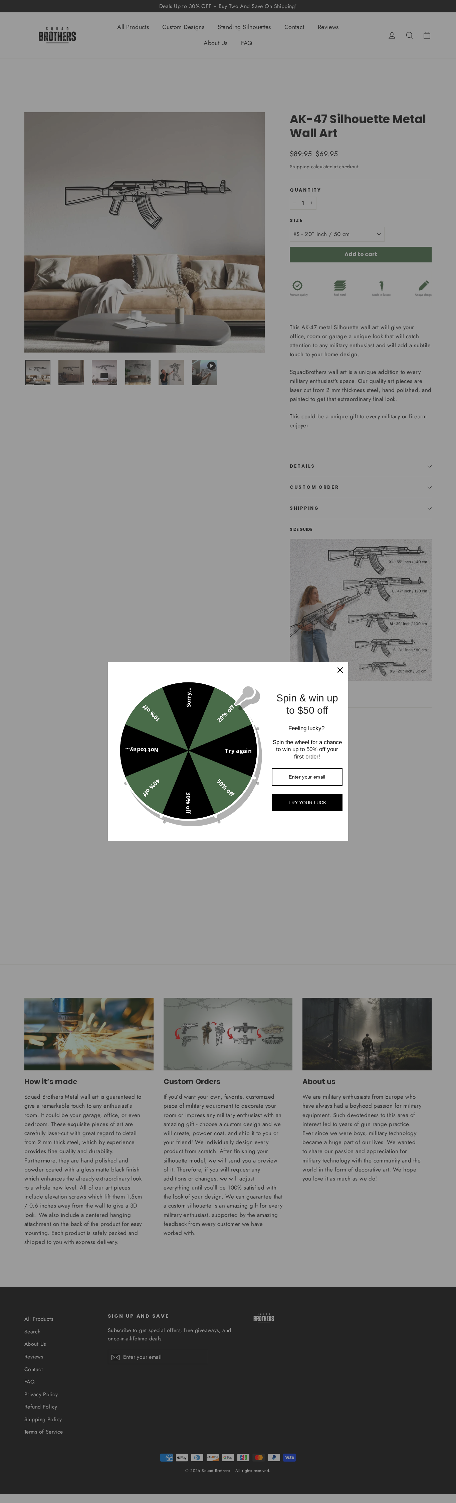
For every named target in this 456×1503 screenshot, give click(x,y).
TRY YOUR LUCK (307, 802)
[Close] (340, 670)
